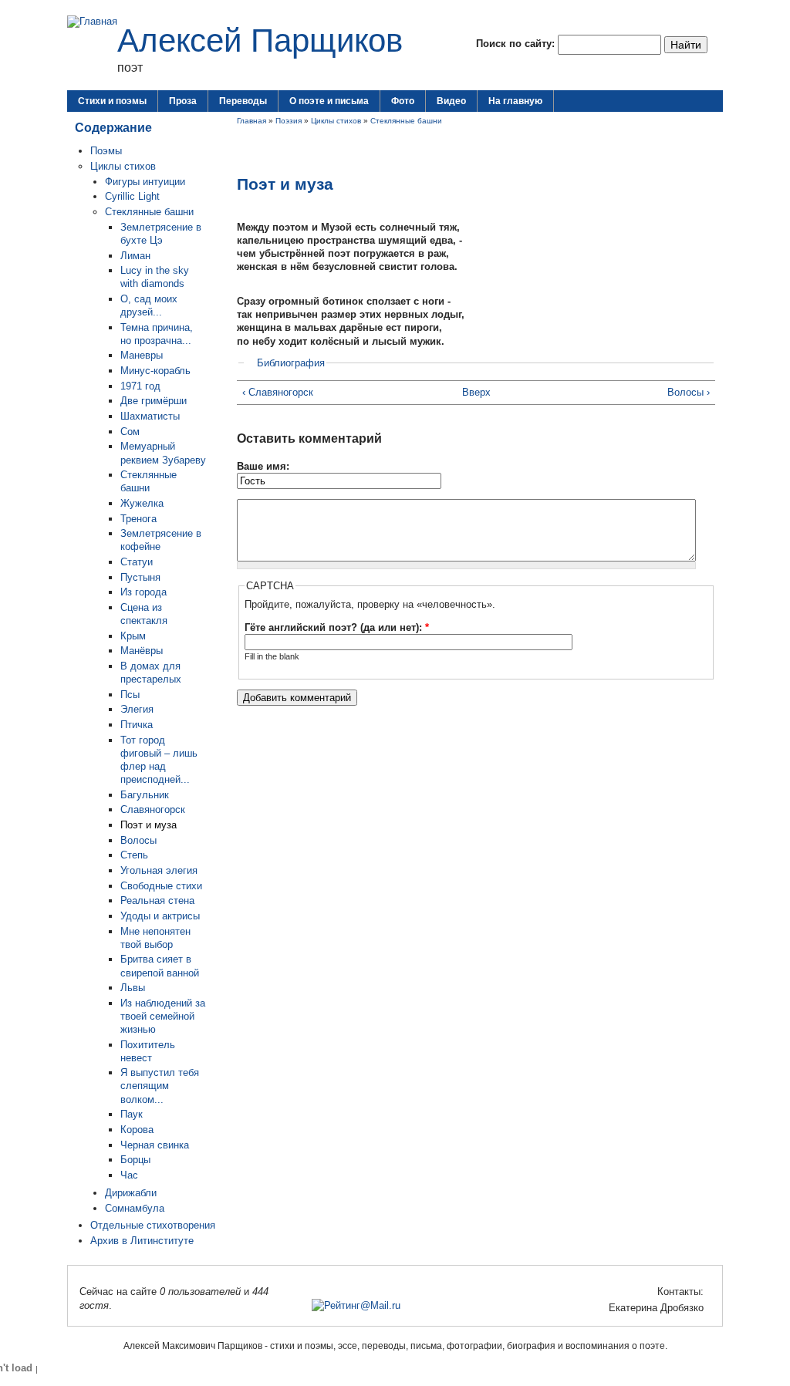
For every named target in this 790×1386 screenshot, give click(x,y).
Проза (183, 101)
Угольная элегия (159, 870)
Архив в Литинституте (142, 1240)
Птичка (136, 724)
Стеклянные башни (149, 212)
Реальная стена (157, 900)
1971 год (140, 386)
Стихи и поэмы (112, 101)
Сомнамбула (134, 1208)
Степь (134, 855)
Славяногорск (152, 809)
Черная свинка (154, 1145)
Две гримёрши (153, 400)
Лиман (135, 255)
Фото (402, 101)
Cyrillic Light (132, 196)
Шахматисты (150, 416)
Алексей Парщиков (260, 40)
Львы (132, 987)
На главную (515, 101)
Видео (451, 101)
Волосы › (688, 392)
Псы (130, 694)
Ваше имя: (263, 466)
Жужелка (142, 503)
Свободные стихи (161, 886)
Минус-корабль (155, 370)
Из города (143, 592)
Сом (130, 431)
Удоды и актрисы (160, 916)
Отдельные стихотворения (152, 1225)
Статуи (136, 562)
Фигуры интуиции (145, 181)
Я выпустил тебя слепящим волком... (159, 1085)
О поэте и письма (329, 101)
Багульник (144, 795)
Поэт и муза (148, 825)
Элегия (137, 709)
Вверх (471, 392)
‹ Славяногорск (277, 392)
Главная (251, 120)
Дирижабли (131, 1193)
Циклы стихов (123, 166)
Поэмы (106, 151)
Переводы (243, 101)
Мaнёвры (141, 650)
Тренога (138, 518)
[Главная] (92, 21)
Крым (133, 636)
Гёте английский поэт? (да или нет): (337, 627)
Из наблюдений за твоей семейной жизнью (162, 1016)
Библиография (291, 363)
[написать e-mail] (599, 1307)
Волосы (138, 840)
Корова (137, 1129)
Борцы (135, 1159)
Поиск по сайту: (517, 43)
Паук (131, 1114)
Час (129, 1175)
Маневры (141, 355)
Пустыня (140, 577)
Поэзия (288, 120)
